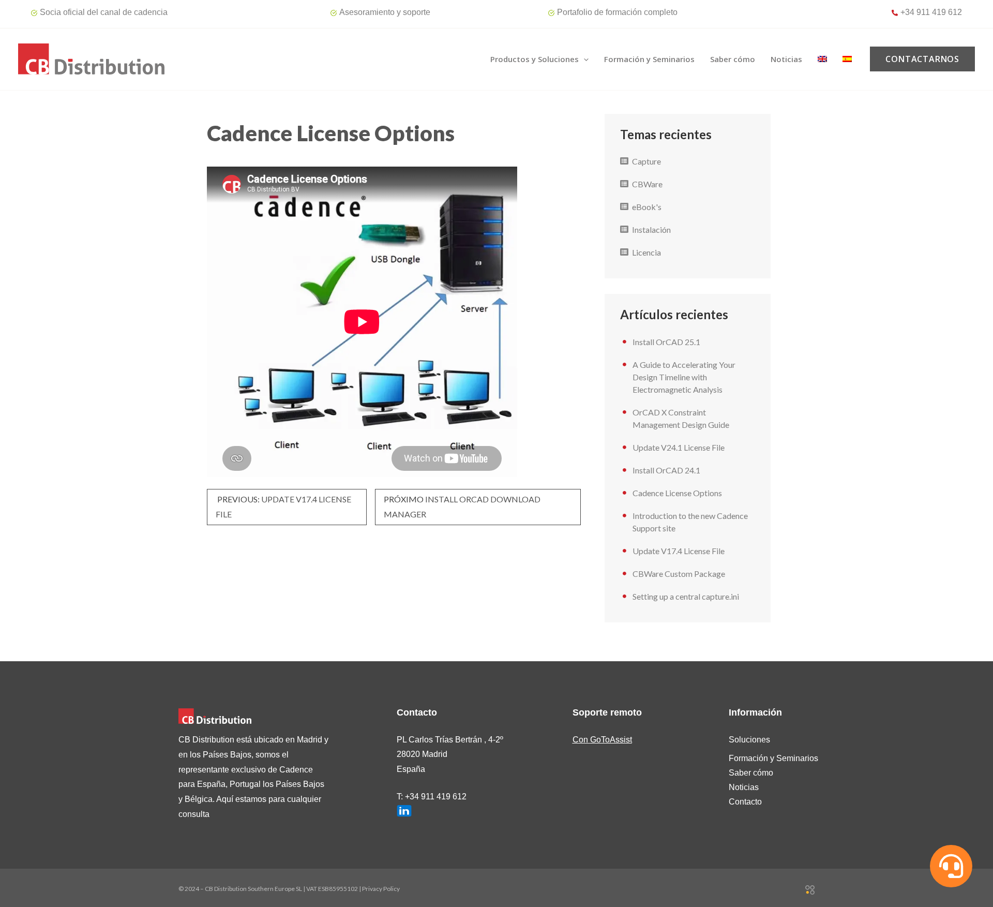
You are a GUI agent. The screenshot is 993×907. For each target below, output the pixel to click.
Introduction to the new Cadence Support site (690, 522)
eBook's (646, 207)
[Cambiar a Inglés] (822, 59)
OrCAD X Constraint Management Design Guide (681, 418)
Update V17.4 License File (679, 551)
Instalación (651, 229)
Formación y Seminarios (773, 758)
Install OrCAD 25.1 (666, 342)
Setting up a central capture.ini (686, 596)
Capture (646, 161)
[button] (584, 59)
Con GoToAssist (602, 739)
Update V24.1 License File (679, 447)
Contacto (745, 801)
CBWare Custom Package (679, 573)
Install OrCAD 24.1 (666, 470)
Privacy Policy (381, 889)
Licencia (646, 252)
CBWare (647, 184)
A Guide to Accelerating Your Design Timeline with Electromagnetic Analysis (684, 377)
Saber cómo (751, 772)
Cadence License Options (677, 493)
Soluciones (749, 739)
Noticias (744, 787)
